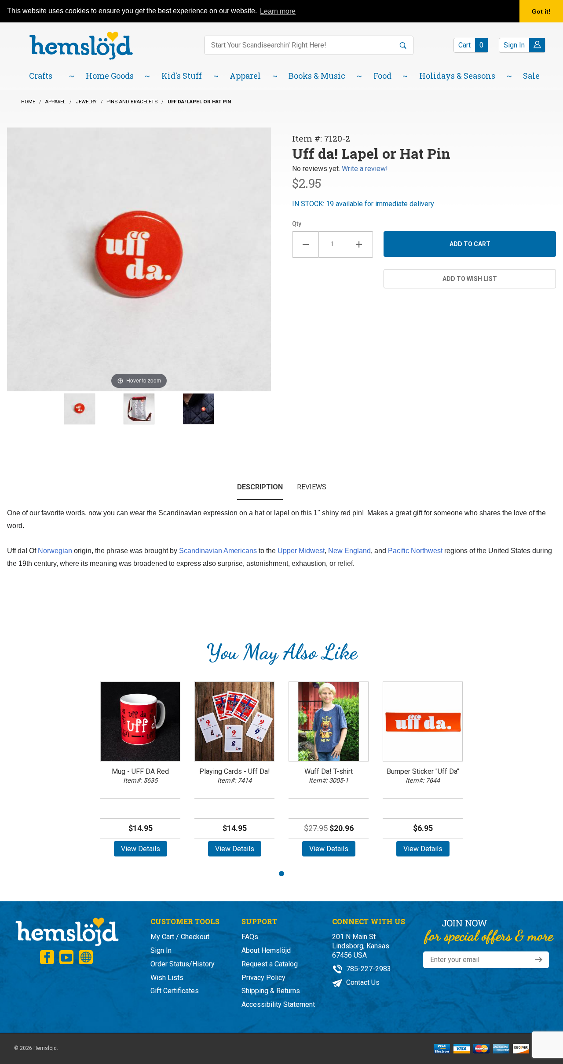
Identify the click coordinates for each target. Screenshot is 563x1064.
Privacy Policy (263, 977)
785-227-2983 (367, 969)
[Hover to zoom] (139, 259)
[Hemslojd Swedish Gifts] (81, 45)
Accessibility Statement (278, 1004)
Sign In (161, 950)
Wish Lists (166, 977)
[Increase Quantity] (359, 244)
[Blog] (86, 957)
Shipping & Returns (270, 991)
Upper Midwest (301, 550)
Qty (296, 223)
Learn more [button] (278, 11)
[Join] (539, 959)
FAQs (249, 937)
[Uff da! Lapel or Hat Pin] (79, 409)
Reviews (311, 487)
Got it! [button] (541, 11)
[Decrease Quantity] (305, 244)
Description (260, 487)
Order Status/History (182, 964)
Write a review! (365, 168)
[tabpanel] (140, 772)
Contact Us (362, 982)
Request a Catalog (269, 964)
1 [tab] (281, 873)
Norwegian (55, 550)
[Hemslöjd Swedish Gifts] (66, 931)
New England (349, 550)
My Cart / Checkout (179, 937)
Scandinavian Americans (218, 550)
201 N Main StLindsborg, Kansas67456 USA (360, 946)
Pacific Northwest (415, 550)
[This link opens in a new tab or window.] (47, 957)
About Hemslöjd (266, 950)
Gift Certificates (174, 991)
